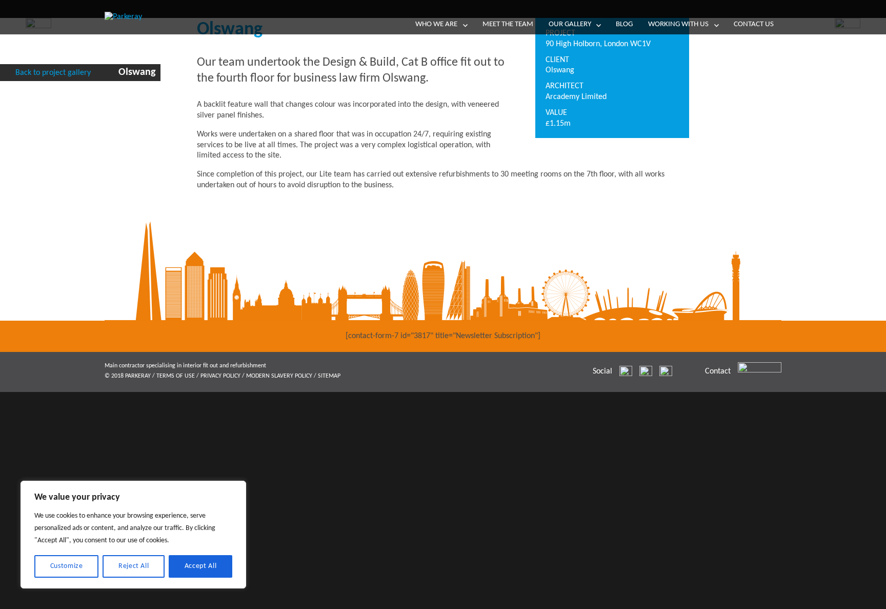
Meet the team (507, 24)
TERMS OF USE (175, 376)
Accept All (201, 566)
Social (602, 371)
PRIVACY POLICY (220, 376)
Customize (66, 566)
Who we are (436, 24)
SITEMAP (329, 376)
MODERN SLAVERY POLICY (279, 376)
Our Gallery (570, 24)
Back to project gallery (53, 73)
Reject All (133, 566)
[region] (133, 534)
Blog (624, 24)
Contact (718, 371)
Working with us (678, 24)
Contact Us (754, 24)
